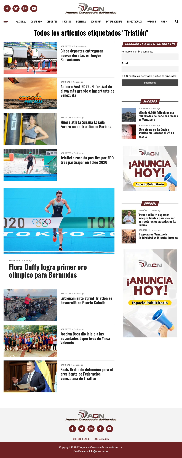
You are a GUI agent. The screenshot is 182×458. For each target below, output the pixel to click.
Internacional (114, 21)
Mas (163, 21)
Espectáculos (134, 21)
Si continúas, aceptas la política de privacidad (151, 76)
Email (125, 63)
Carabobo (36, 21)
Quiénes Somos (81, 439)
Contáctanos (101, 439)
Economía (96, 21)
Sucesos (66, 21)
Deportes (52, 21)
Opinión (151, 21)
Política (81, 21)
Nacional (21, 21)
